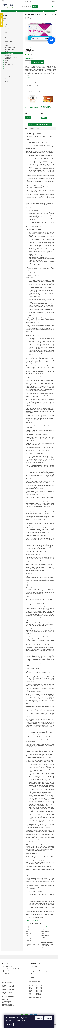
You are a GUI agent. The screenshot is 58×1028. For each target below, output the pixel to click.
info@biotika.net (8, 966)
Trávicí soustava (8, 68)
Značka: (28, 18)
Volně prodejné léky (7, 35)
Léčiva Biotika (34, 975)
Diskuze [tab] (38, 128)
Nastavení (9, 1024)
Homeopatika (8, 70)
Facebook (7, 973)
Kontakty (33, 977)
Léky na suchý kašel (10, 47)
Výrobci (5, 33)
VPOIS (32, 973)
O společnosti (27, 1)
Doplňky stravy (6, 26)
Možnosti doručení (29, 58)
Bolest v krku (8, 55)
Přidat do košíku (38, 62)
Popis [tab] (26, 128)
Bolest (6, 62)
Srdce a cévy (7, 74)
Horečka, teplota (9, 53)
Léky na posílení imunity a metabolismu (11, 58)
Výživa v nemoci (8, 37)
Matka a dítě (6, 29)
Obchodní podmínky (35, 970)
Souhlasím (48, 1018)
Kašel (6, 45)
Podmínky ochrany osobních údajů (39, 972)
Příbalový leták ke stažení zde (33, 920)
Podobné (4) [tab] (32, 128)
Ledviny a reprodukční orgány (11, 72)
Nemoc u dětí (8, 76)
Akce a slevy (6, 20)
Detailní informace (29, 77)
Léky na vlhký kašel (9, 49)
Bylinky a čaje (8, 81)
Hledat (35, 6)
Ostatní (5, 18)
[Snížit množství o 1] (30, 63)
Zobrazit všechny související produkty (40, 124)
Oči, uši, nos (7, 39)
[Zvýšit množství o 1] (30, 61)
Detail (28, 118)
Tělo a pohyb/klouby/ (9, 64)
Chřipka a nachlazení (9, 43)
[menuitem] (7, 11)
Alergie (6, 60)
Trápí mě (5, 22)
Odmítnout (39, 1018)
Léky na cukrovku (9, 79)
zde (25, 1020)
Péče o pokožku (8, 41)
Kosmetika (5, 24)
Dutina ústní (7, 83)
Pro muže (5, 31)
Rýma (6, 51)
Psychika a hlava (8, 66)
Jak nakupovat (34, 968)
